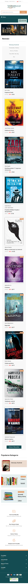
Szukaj (23, 12)
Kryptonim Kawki (9, 92)
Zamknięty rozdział (10, 401)
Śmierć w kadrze (9, 439)
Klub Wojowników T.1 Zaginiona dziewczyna (13, 169)
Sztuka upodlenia (9, 363)
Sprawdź (23, 483)
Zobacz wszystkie (14, 447)
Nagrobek (7, 325)
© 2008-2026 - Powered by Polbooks (14, 576)
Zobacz (20, 500)
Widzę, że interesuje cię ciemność (13, 249)
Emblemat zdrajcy (9, 130)
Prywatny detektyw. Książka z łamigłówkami (12, 210)
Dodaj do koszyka (2, 64)
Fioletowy (7, 287)
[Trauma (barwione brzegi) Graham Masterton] (14, 29)
